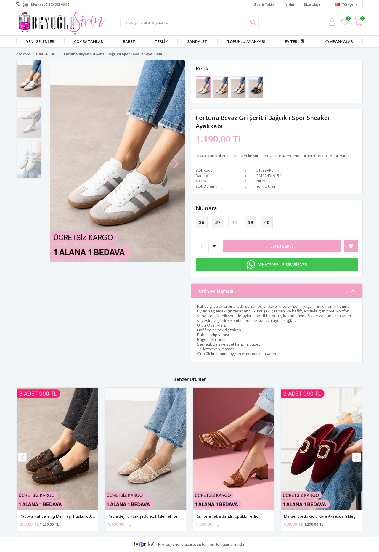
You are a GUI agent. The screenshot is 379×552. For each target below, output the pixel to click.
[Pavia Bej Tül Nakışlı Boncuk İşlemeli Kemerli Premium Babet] (146, 449)
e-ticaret (188, 544)
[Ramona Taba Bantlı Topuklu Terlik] (233, 449)
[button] (176, 161)
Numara (206, 208)
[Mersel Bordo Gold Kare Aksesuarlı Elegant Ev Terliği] (322, 449)
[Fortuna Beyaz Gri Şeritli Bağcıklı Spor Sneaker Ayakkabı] (203, 87)
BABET (129, 41)
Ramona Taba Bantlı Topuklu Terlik (227, 516)
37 (218, 222)
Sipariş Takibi (264, 4)
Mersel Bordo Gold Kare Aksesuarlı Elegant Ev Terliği (331, 516)
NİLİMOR (263, 181)
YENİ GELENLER (40, 41)
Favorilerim (348, 19)
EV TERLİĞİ (294, 41)
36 (201, 222)
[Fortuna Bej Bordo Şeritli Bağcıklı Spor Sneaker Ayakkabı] (221, 87)
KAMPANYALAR (338, 41)
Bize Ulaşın (312, 4)
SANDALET (197, 41)
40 (266, 222)
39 (250, 222)
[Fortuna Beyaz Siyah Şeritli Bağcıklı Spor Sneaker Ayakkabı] (239, 87)
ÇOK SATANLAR (88, 41)
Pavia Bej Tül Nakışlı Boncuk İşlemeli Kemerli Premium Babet (161, 516)
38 (234, 222)
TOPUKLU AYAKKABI (246, 41)
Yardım (289, 4)
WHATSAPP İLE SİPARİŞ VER (282, 264)
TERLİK (161, 41)
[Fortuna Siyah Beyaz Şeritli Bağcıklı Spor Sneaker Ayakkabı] (256, 87)
